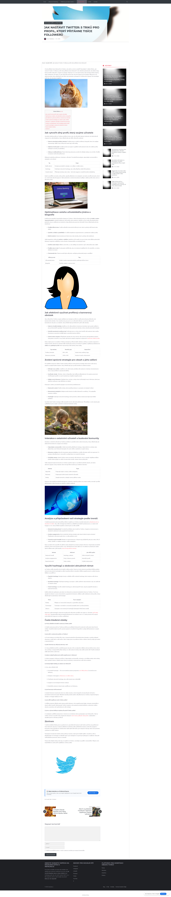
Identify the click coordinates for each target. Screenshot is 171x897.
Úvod (44, 1)
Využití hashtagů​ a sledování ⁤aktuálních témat (56, 125)
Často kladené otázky (50, 127)
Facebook (75, 866)
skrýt (61, 111)
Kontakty (112, 886)
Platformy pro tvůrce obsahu (67, 1)
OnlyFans (104, 872)
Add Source (163, 893)
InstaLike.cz (51, 38)
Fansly (103, 868)
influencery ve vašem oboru (66, 675)
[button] (127, 2)
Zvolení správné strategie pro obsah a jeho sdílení (57, 119)
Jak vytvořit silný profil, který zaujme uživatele (56, 114)
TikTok (74, 876)
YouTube (75, 878)
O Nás (89, 1)
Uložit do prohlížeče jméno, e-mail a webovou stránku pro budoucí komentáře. (65, 850)
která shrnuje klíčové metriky (69, 548)
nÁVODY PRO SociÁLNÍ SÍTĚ (83, 863)
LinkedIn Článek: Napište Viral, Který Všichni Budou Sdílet (60, 811)
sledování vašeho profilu (94, 338)
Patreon (103, 875)
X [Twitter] (58, 23)
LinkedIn (75, 871)
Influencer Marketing (53, 1)
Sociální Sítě (81, 1)
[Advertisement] (85, 52)
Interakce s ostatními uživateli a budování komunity (57, 121)
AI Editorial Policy (85, 895)
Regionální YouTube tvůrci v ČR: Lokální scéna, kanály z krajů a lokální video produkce (119, 173)
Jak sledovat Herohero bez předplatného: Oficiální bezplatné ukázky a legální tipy (119, 151)
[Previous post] (45, 811)
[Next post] (100, 811)
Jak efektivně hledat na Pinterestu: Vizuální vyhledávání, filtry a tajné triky (118, 162)
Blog (104, 886)
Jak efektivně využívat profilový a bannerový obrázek (57, 117)
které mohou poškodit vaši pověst (80, 715)
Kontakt (95, 1)
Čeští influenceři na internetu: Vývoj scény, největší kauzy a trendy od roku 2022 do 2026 (119, 183)
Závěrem (47, 128)
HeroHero (104, 870)
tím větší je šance (83, 670)
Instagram (75, 868)
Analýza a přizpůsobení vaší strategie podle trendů (57, 123)
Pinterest (75, 873)
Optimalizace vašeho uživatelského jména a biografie (58, 116)
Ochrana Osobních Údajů (121, 886)
